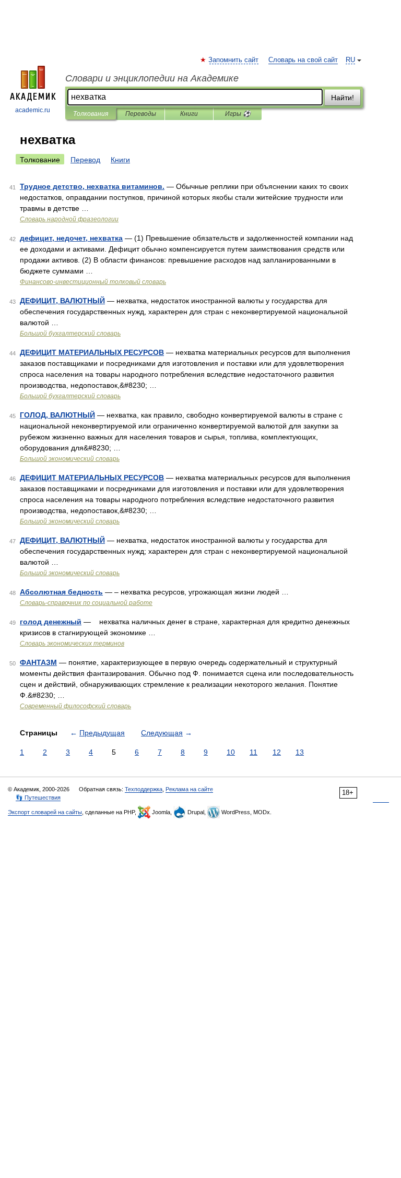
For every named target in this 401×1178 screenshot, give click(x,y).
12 (277, 752)
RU (350, 60)
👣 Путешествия (38, 797)
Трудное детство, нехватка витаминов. (92, 186)
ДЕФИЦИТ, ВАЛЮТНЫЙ (62, 300)
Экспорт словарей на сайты (45, 812)
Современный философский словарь (75, 706)
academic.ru (32, 110)
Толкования (90, 113)
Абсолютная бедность (61, 592)
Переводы (140, 113)
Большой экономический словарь (70, 458)
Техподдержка (143, 789)
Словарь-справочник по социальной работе (86, 602)
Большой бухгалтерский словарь (70, 333)
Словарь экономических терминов (72, 643)
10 (231, 752)
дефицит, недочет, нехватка (71, 238)
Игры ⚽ (238, 113)
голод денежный (50, 621)
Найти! (342, 97)
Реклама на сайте (189, 789)
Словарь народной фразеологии (69, 219)
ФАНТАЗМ (38, 662)
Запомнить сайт (233, 60)
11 (253, 752)
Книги (189, 113)
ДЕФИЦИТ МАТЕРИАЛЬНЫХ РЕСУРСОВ (92, 352)
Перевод (85, 160)
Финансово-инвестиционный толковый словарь (93, 281)
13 (300, 752)
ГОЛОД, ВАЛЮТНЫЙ (57, 415)
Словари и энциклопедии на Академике (152, 78)
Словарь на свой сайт (303, 60)
